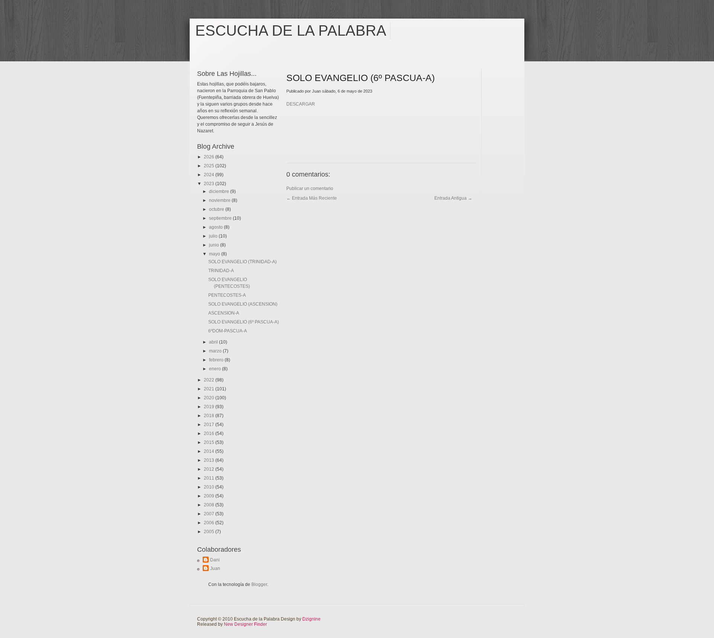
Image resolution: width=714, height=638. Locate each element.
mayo (215, 254)
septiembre (221, 218)
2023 (209, 183)
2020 (209, 397)
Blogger (259, 584)
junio (214, 245)
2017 (209, 424)
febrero (217, 359)
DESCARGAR (300, 104)
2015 (209, 442)
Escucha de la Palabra (290, 30)
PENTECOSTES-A (227, 295)
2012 (209, 469)
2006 (209, 522)
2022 (209, 380)
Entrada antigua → (453, 198)
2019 (209, 406)
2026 (209, 157)
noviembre (220, 200)
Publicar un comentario (309, 188)
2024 (209, 174)
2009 (209, 496)
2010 (209, 487)
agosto (216, 227)
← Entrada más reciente (311, 198)
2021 (209, 389)
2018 (209, 415)
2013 (209, 460)
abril (214, 342)
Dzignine (311, 619)
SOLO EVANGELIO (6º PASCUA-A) (243, 322)
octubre (217, 209)
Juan (215, 568)
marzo (216, 351)
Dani (215, 560)
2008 (209, 505)
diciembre (219, 191)
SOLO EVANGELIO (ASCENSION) (242, 304)
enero (215, 368)
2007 (209, 513)
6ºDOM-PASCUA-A (227, 331)
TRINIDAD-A (221, 270)
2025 (209, 165)
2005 (209, 531)
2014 (209, 451)
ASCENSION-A (223, 313)
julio (214, 236)
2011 (209, 478)
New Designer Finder (245, 624)
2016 (209, 433)
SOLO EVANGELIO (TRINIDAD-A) (242, 261)
